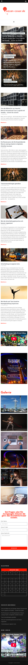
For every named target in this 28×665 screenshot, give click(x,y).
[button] (3, 368)
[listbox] (14, 56)
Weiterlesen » (4, 122)
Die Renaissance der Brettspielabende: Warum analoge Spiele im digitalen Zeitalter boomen (13, 144)
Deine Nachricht (5, 533)
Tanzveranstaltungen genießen (13, 85)
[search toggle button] (25, 1)
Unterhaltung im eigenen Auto (10, 264)
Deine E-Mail (4, 527)
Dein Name (4, 521)
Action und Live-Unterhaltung (13, 33)
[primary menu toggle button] (14, 21)
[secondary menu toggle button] (1, 1)
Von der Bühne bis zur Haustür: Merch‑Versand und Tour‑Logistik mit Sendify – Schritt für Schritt (13, 38)
